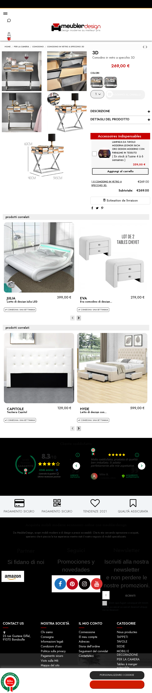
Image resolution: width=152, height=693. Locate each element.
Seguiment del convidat (93, 651)
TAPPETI (122, 637)
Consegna (47, 637)
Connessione (87, 632)
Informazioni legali (52, 641)
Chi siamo (47, 632)
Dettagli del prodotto (109, 119)
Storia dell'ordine (89, 646)
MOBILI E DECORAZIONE (127, 652)
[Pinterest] (102, 208)
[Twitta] (97, 208)
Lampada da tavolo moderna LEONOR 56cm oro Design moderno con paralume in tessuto (128, 147)
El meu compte (88, 637)
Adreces (84, 641)
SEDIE (121, 646)
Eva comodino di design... (96, 301)
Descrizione (100, 111)
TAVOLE (122, 641)
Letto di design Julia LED (22, 301)
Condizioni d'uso (51, 646)
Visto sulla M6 (49, 660)
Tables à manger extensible (127, 665)
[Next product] (146, 47)
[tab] (120, 112)
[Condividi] (92, 208)
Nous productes (127, 632)
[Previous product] (144, 47)
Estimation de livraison (122, 200)
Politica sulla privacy (53, 651)
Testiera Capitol (17, 412)
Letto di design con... (93, 412)
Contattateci (86, 656)
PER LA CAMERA (128, 659)
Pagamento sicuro (52, 656)
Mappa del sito (50, 665)
